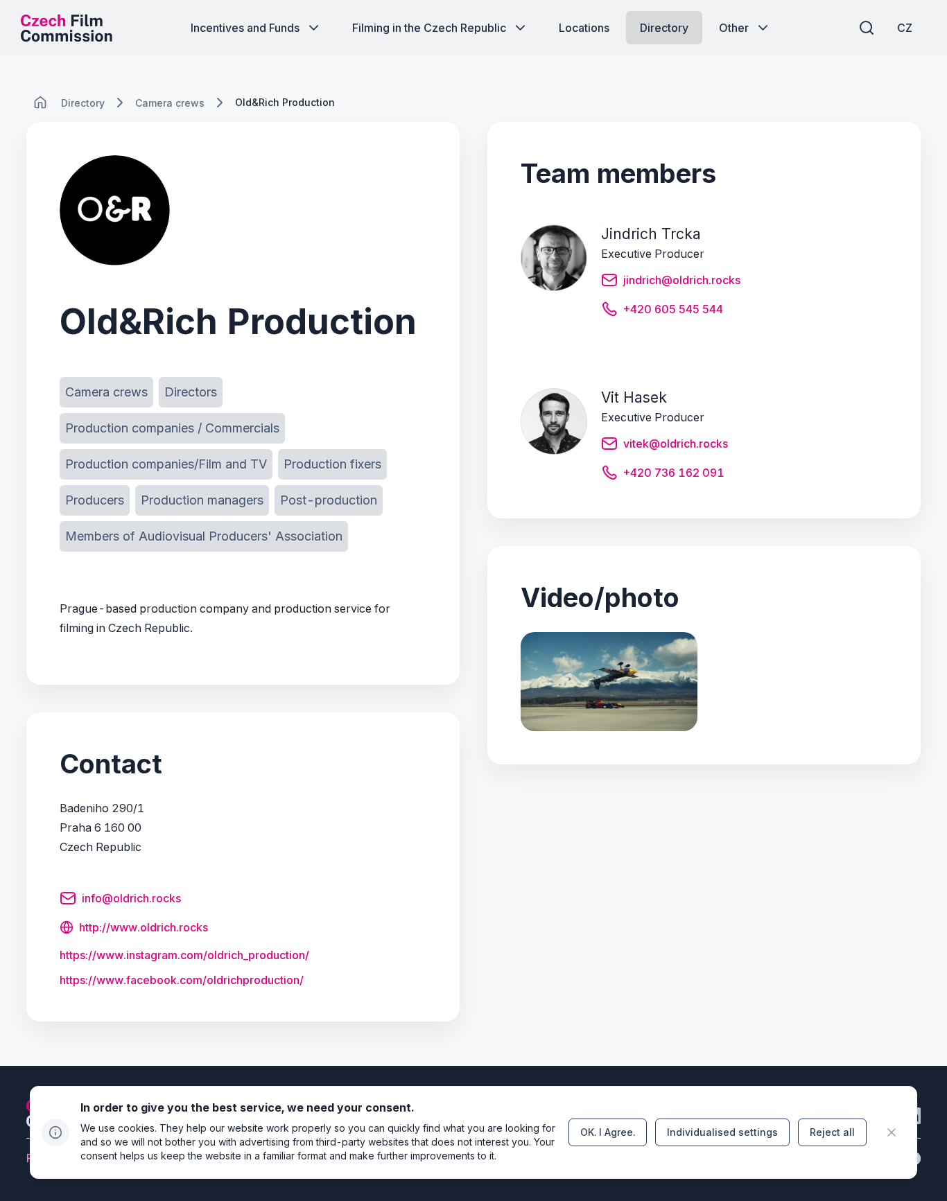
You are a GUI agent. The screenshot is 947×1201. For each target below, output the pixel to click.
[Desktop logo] (66, 28)
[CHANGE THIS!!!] (40, 102)
